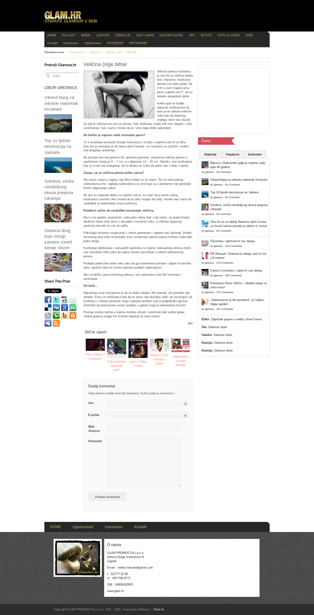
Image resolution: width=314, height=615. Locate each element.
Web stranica (94, 428)
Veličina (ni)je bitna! (105, 64)
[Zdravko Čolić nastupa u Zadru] (159, 345)
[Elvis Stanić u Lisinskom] (95, 345)
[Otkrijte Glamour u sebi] (70, 23)
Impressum (70, 43)
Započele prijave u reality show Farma (236, 319)
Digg (56, 307)
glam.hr (131, 52)
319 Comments (233, 246)
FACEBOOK (115, 43)
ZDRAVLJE (122, 35)
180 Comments (233, 275)
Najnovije (210, 154)
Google (64, 307)
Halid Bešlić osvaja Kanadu (181, 361)
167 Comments (224, 309)
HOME (51, 35)
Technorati (56, 315)
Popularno (232, 154)
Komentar (95, 441)
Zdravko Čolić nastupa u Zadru (159, 359)
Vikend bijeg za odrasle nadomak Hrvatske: (61, 103)
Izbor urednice (60, 88)
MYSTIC (206, 35)
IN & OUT (68, 35)
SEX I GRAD (145, 35)
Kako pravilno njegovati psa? (117, 366)
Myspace (48, 323)
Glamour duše (217, 327)
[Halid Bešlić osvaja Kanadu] (181, 346)
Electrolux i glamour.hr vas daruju (232, 241)
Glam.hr (157, 609)
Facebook (48, 299)
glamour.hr (113, 52)
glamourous (77, 52)
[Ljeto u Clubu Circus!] (138, 348)
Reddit (48, 315)
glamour (95, 52)
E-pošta (93, 415)
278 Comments (224, 262)
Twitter (56, 299)
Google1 (64, 299)
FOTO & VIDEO (229, 35)
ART (192, 35)
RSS (56, 323)
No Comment (223, 172)
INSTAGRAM (138, 43)
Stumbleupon (73, 307)
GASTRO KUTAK (171, 35)
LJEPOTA (102, 35)
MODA (85, 35)
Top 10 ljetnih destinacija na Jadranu (57, 146)
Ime (91, 403)
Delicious (48, 307)
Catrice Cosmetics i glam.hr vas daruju (236, 270)
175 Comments (224, 292)
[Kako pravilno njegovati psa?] (116, 348)
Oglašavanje (92, 43)
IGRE (249, 35)
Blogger (73, 315)
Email (73, 299)
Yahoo (64, 315)
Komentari (255, 154)
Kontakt (52, 43)
